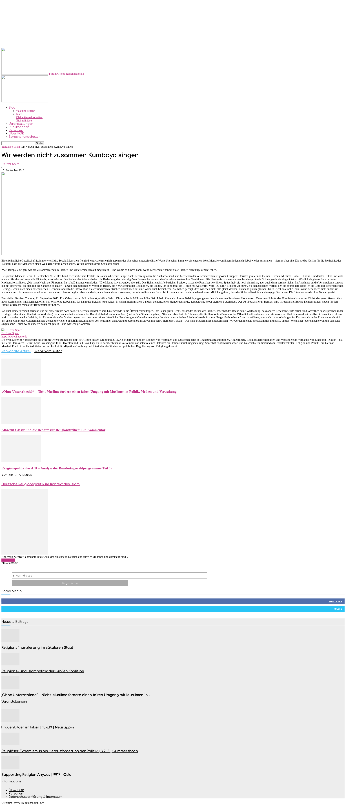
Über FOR (16, 133)
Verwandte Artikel (16, 351)
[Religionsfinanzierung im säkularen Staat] (10, 640)
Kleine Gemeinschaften (29, 117)
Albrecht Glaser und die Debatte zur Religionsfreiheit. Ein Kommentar (53, 430)
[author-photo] (11, 330)
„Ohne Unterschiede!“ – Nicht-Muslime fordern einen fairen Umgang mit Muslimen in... (75, 695)
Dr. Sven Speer (10, 163)
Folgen (338, 608)
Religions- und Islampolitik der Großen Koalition (42, 671)
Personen (16, 130)
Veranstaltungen (21, 123)
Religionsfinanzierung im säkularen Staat (37, 647)
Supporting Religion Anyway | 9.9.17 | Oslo (36, 774)
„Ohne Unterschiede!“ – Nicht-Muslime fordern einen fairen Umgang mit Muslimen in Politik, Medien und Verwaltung (89, 391)
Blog (12, 107)
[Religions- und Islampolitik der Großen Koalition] (10, 664)
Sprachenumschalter (24, 136)
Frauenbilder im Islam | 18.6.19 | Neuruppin (37, 727)
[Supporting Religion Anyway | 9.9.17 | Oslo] (10, 767)
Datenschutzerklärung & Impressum (35, 796)
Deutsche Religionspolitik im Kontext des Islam (40, 484)
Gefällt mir (335, 601)
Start (4, 146)
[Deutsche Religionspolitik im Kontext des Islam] (24, 553)
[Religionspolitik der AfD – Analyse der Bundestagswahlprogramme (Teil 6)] (21, 461)
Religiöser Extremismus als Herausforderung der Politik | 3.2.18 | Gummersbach (69, 751)
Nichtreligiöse (24, 120)
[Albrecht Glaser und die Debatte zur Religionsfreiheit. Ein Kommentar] (21, 422)
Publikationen (19, 127)
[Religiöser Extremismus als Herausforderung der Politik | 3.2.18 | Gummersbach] (10, 744)
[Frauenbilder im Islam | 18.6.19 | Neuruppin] (10, 720)
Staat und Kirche (25, 110)
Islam (19, 114)
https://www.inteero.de (14, 336)
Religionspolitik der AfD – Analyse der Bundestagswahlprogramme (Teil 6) (56, 468)
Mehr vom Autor (48, 351)
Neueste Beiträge (14, 621)
